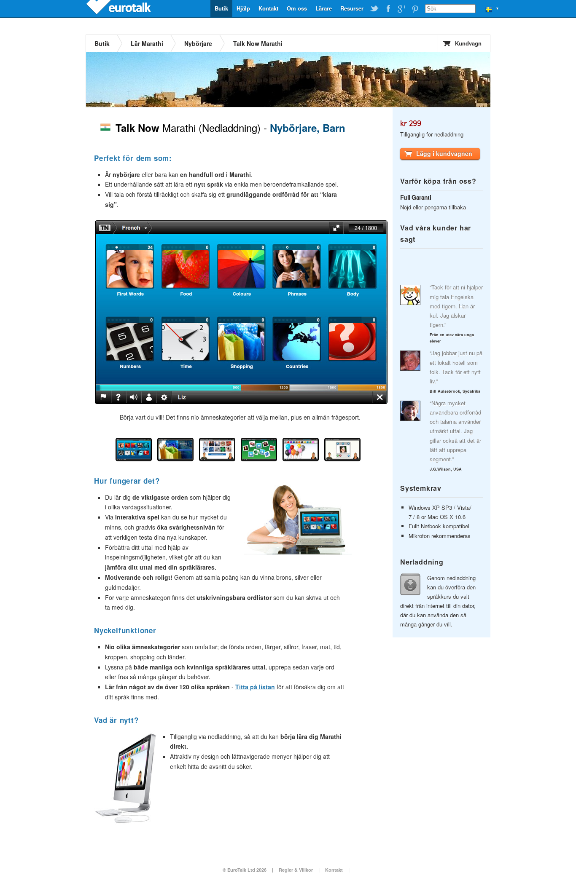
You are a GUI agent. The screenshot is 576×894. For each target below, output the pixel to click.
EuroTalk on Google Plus (401, 9)
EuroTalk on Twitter (374, 9)
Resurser (351, 8)
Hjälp (243, 8)
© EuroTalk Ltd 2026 (244, 870)
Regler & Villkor (296, 870)
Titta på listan (255, 687)
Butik (221, 8)
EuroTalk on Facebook (388, 9)
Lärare (323, 8)
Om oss (297, 8)
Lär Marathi (147, 43)
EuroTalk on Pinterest (415, 9)
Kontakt (268, 8)
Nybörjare (198, 43)
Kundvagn (468, 43)
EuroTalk (119, 8)
